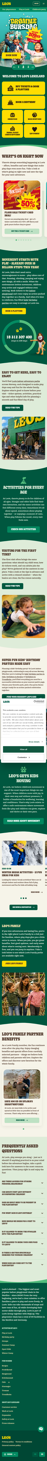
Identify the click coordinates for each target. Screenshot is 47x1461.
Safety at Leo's (8, 1419)
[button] (14, 67)
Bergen (5, 1366)
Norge (9, 1454)
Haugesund (6, 1374)
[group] (23, 40)
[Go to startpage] (6, 4)
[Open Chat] (41, 1429)
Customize (22, 757)
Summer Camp (8, 1345)
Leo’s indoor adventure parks (26, 381)
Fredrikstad (7, 1370)
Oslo (4, 1382)
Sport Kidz (6, 1349)
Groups (5, 1341)
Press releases (8, 1423)
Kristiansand (7, 1378)
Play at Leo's (7, 1333)
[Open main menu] (43, 3)
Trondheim (6, 1394)
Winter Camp (7, 1353)
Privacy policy (8, 1442)
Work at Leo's (7, 1411)
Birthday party (8, 1337)
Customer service (9, 1407)
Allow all (23, 749)
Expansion (6, 1415)
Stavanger (6, 1386)
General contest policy (11, 1445)
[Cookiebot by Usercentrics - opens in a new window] (33, 701)
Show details (34, 742)
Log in (36, 3)
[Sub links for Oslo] (9, 1382)
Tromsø (5, 1390)
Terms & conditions (23, 1442)
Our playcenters (9, 9)
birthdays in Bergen (15, 677)
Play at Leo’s (24, 9)
